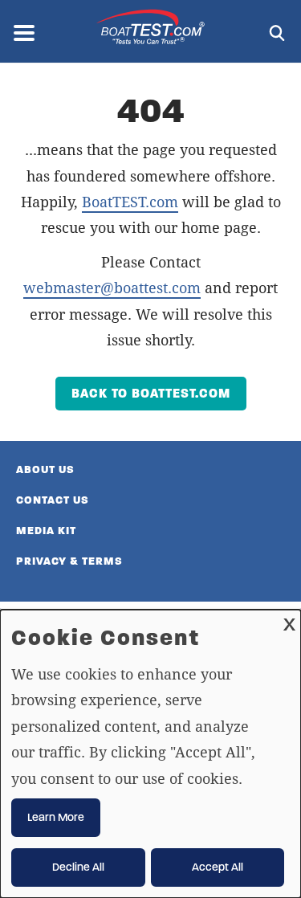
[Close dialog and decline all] (289, 620)
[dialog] (150, 754)
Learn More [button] (55, 817)
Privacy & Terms (69, 561)
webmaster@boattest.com (112, 287)
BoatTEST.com (130, 201)
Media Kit (46, 530)
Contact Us (52, 500)
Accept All (217, 867)
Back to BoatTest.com (150, 393)
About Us (45, 469)
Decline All (78, 867)
